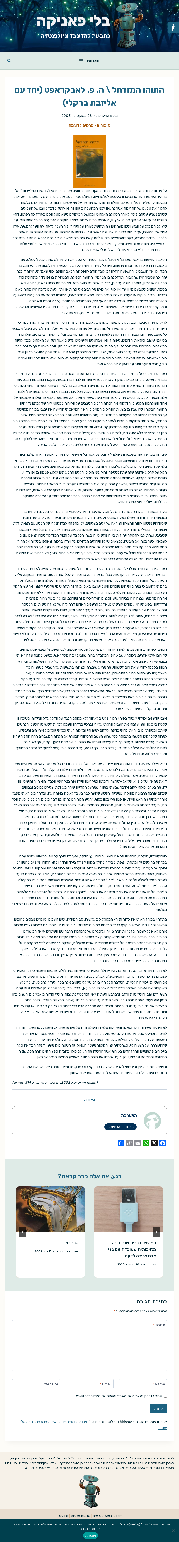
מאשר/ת (90, 1535)
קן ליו (146, 1264)
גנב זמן (71, 1242)
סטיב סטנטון (63, 1251)
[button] (173, 27)
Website (51, 1384)
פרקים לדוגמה (81, 125)
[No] (173, 1530)
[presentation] (128, 1209)
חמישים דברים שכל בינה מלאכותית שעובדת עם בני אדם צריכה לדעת (132, 1249)
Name (158, 1384)
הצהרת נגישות (102, 1516)
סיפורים (103, 125)
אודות (118, 1516)
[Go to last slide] (156, 1232)
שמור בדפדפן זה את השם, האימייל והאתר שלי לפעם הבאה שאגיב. (118, 1396)
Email (106, 1384)
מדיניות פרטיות (80, 1516)
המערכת (102, 115)
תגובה (159, 1325)
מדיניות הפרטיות (91, 1528)
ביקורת (89, 1099)
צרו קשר (63, 1516)
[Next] (22, 1232)
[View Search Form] (9, 61)
